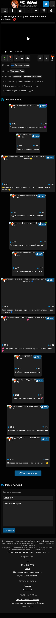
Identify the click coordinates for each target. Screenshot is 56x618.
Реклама (27, 586)
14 (13, 408)
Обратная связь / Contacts (27, 600)
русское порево (43, 552)
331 (8, 281)
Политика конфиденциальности (27, 572)
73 (14, 107)
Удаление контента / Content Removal (27, 603)
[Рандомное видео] (46, 4)
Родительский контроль (27, 576)
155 (22, 137)
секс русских (28, 552)
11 (12, 440)
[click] (6, 617)
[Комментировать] (27, 58)
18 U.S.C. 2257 (27, 565)
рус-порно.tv (39, 541)
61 (15, 226)
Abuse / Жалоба (27, 607)
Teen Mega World (17, 71)
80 (20, 358)
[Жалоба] (21, 58)
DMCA (27, 569)
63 (7, 159)
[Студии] (20, 10)
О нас (27, 561)
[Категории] (4, 10)
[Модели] (12, 10)
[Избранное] (35, 10)
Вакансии (27, 589)
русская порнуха (14, 552)
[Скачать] (46, 58)
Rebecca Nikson (22, 65)
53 (18, 382)
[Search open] (52, 4)
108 (17, 197)
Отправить (9, 530)
